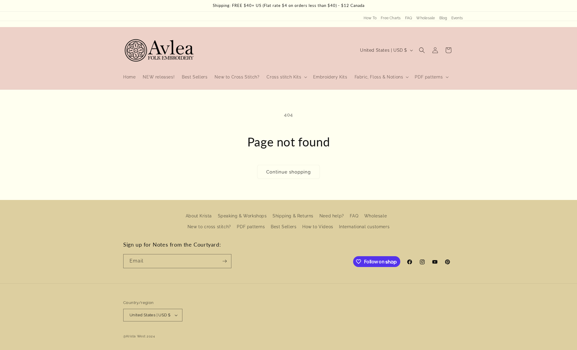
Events (457, 18)
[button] (286, 77)
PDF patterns (251, 226)
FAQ (408, 18)
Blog (443, 18)
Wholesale (425, 18)
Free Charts (391, 18)
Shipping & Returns (293, 215)
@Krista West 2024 (139, 336)
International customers (364, 226)
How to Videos (317, 226)
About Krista (199, 215)
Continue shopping (288, 172)
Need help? (331, 215)
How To (370, 18)
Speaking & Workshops (242, 215)
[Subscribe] (224, 261)
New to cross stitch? (209, 226)
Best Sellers (283, 226)
